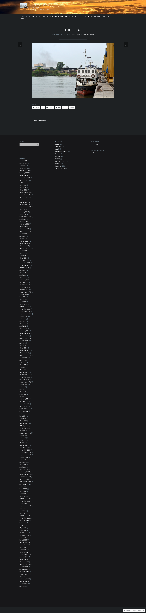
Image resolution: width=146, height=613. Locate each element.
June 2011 (23, 416)
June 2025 (23, 182)
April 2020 (23, 219)
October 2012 (24, 379)
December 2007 (25, 501)
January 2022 (24, 212)
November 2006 (25, 518)
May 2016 (23, 299)
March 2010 (23, 443)
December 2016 (25, 285)
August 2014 (24, 340)
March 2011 (23, 421)
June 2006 (23, 525)
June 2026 (23, 163)
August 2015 (24, 316)
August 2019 (24, 234)
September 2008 (25, 481)
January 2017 (24, 282)
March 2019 (23, 238)
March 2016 (23, 304)
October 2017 (24, 268)
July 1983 (23, 586)
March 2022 (24, 209)
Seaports (42, 16)
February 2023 (25, 202)
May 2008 (23, 491)
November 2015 (25, 311)
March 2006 (24, 532)
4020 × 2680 (76, 34)
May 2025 (23, 185)
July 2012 (23, 387)
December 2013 (25, 350)
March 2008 (24, 496)
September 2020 (25, 217)
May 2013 (23, 365)
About (108, 4)
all (30, 16)
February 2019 (24, 241)
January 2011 (24, 426)
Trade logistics (106, 16)
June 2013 (23, 362)
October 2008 (24, 479)
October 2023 (24, 197)
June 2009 (23, 462)
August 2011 (24, 411)
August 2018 (24, 251)
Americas (67, 16)
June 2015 (23, 321)
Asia (79, 16)
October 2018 (24, 246)
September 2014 (25, 338)
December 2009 (25, 450)
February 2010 (24, 445)
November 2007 (25, 503)
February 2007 (25, 516)
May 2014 (23, 345)
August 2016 (24, 294)
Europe (60, 16)
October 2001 (24, 562)
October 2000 (24, 571)
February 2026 (25, 170)
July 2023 (23, 200)
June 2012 (23, 389)
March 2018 (23, 258)
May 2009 (23, 464)
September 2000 (25, 574)
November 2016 (25, 287)
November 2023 (25, 195)
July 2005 (23, 537)
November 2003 (25, 554)
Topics (90, 4)
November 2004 (25, 545)
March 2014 (23, 348)
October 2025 (24, 180)
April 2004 (23, 550)
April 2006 (23, 530)
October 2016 (24, 290)
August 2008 (24, 484)
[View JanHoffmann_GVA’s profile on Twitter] (92, 153)
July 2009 (23, 460)
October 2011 (24, 406)
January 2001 (24, 569)
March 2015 (23, 328)
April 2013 (23, 367)
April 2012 (23, 394)
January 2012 (24, 401)
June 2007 (23, 511)
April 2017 (23, 275)
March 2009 (24, 469)
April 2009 (23, 467)
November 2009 (25, 452)
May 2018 (23, 253)
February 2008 (25, 498)
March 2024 (24, 190)
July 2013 (23, 360)
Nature (84, 16)
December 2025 (25, 175)
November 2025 (25, 178)
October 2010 (24, 430)
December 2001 (25, 559)
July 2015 (23, 319)
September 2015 (25, 314)
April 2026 (23, 166)
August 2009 (24, 457)
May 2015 (23, 324)
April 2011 (23, 418)
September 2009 (25, 455)
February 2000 (25, 579)
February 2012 (24, 399)
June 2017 (23, 270)
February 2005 (25, 542)
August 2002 (24, 557)
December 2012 (25, 374)
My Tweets (94, 144)
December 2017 (25, 263)
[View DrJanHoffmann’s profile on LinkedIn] (94, 153)
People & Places (52, 16)
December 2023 (25, 192)
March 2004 (24, 552)
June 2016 (23, 297)
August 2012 (24, 384)
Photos (34, 16)
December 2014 (25, 333)
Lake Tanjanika (88, 34)
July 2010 (23, 438)
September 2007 (25, 506)
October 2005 (24, 535)
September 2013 (25, 355)
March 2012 (23, 396)
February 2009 (25, 472)
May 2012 (23, 392)
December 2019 (25, 226)
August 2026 (24, 161)
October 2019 (24, 229)
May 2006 (23, 528)
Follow (123, 4)
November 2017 (25, 265)
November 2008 (25, 477)
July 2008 (23, 486)
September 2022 (25, 207)
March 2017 (23, 277)
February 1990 (24, 581)
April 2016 (23, 302)
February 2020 (25, 224)
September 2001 (25, 564)
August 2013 (24, 358)
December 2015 (25, 309)
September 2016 (25, 292)
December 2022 (25, 204)
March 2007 (24, 513)
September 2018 (25, 248)
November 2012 (25, 377)
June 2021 (23, 214)
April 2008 (23, 494)
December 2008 (25, 474)
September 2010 (25, 433)
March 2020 (24, 221)
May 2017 (23, 272)
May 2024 (23, 187)
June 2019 (23, 236)
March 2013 (23, 370)
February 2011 (24, 423)
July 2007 (23, 508)
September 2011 (25, 409)
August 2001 (24, 567)
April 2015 (23, 326)
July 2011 (23, 413)
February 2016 (24, 306)
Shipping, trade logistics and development (40, 5)
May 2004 (23, 547)
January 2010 (24, 447)
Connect (115, 4)
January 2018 (24, 260)
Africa (74, 16)
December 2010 (25, 428)
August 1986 (24, 584)
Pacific (22, 18)
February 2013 (24, 372)
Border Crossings (94, 16)
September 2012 (25, 382)
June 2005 (23, 540)
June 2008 (23, 489)
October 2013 (24, 353)
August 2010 (24, 435)
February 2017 (24, 280)
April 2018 (23, 255)
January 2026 (24, 173)
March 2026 (24, 168)
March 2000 (24, 576)
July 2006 (23, 523)
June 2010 (23, 440)
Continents (99, 4)
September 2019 (25, 231)
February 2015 (24, 331)
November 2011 (25, 404)
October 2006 (24, 520)
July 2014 (23, 343)
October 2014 (24, 336)
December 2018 (25, 243)
